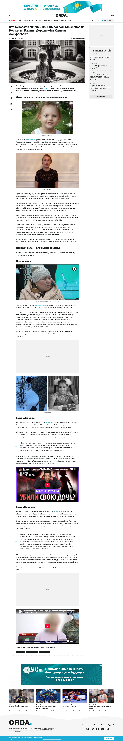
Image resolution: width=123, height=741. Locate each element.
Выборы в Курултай (107, 725)
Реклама (97, 725)
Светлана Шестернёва (79, 38)
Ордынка (12, 20)
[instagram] (87, 730)
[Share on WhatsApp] (11, 98)
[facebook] (97, 730)
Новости (19, 20)
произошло (49, 422)
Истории (39, 20)
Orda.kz (46, 88)
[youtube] (103, 730)
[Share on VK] (11, 109)
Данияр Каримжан (13, 710)
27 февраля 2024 (15, 38)
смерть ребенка (45, 652)
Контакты (90, 725)
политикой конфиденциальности (52, 739)
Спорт (70, 20)
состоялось (31, 140)
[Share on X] (11, 104)
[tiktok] (108, 730)
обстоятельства (32, 652)
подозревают (60, 511)
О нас (83, 725)
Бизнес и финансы (60, 20)
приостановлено (40, 305)
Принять (109, 738)
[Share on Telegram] (11, 93)
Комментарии (48, 20)
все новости (101, 96)
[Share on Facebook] (11, 87)
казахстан (21, 652)
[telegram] (92, 730)
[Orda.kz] (20, 726)
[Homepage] (62, 15)
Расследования (29, 20)
